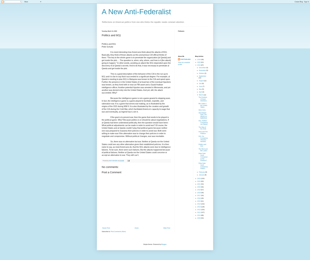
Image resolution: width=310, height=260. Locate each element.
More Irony (202, 110)
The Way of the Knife (202, 128)
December (202, 68)
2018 (199, 193)
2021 (199, 184)
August (201, 81)
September (202, 76)
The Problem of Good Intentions (203, 99)
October (202, 73)
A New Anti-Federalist (136, 12)
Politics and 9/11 (202, 145)
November (202, 70)
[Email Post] (128, 160)
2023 (199, 178)
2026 (199, 59)
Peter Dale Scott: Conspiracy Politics (203, 165)
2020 (199, 187)
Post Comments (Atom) (118, 231)
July (200, 83)
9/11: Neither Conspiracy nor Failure (203, 122)
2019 (199, 190)
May (200, 89)
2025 (199, 62)
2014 (199, 204)
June (201, 86)
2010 (199, 215)
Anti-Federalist (185, 59)
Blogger (163, 244)
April (200, 92)
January (202, 175)
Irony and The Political (203, 132)
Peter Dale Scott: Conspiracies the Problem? (203, 157)
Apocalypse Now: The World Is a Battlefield (203, 115)
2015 (199, 201)
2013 (199, 207)
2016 (199, 198)
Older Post (166, 228)
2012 (199, 209)
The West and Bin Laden (203, 150)
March (201, 95)
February (202, 172)
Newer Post (106, 228)
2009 (199, 218)
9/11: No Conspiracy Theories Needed (203, 138)
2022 (199, 181)
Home (137, 228)
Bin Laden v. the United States (203, 105)
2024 (199, 65)
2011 (199, 212)
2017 (199, 195)
